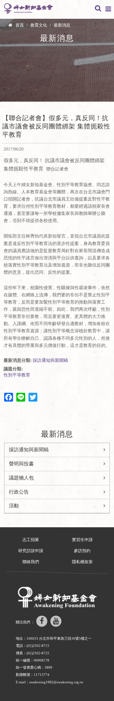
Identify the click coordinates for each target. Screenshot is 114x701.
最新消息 (62, 25)
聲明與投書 (21, 464)
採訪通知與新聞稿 (50, 360)
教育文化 (38, 25)
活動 (14, 505)
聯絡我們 (30, 562)
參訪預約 (82, 551)
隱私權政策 (82, 562)
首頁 (19, 25)
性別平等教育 (17, 375)
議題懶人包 (21, 478)
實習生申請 (82, 539)
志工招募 (30, 539)
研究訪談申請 (30, 551)
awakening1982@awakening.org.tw (56, 682)
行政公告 (19, 492)
